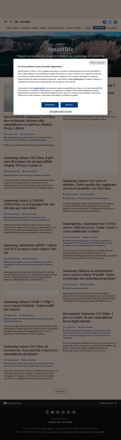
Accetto (69, 105)
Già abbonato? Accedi (61, 111)
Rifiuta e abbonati (97, 63)
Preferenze (50, 105)
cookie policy (78, 79)
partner (99, 88)
